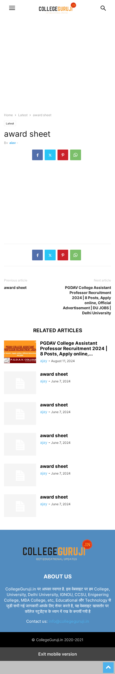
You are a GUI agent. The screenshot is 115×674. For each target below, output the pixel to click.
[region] (57, 66)
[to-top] (108, 665)
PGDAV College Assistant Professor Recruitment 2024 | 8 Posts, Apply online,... (73, 348)
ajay (12, 143)
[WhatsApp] (75, 155)
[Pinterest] (62, 155)
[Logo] (57, 560)
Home (8, 115)
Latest (23, 115)
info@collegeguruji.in (69, 621)
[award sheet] (20, 383)
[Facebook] (37, 155)
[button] (12, 8)
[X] (50, 155)
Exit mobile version (57, 654)
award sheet (15, 287)
